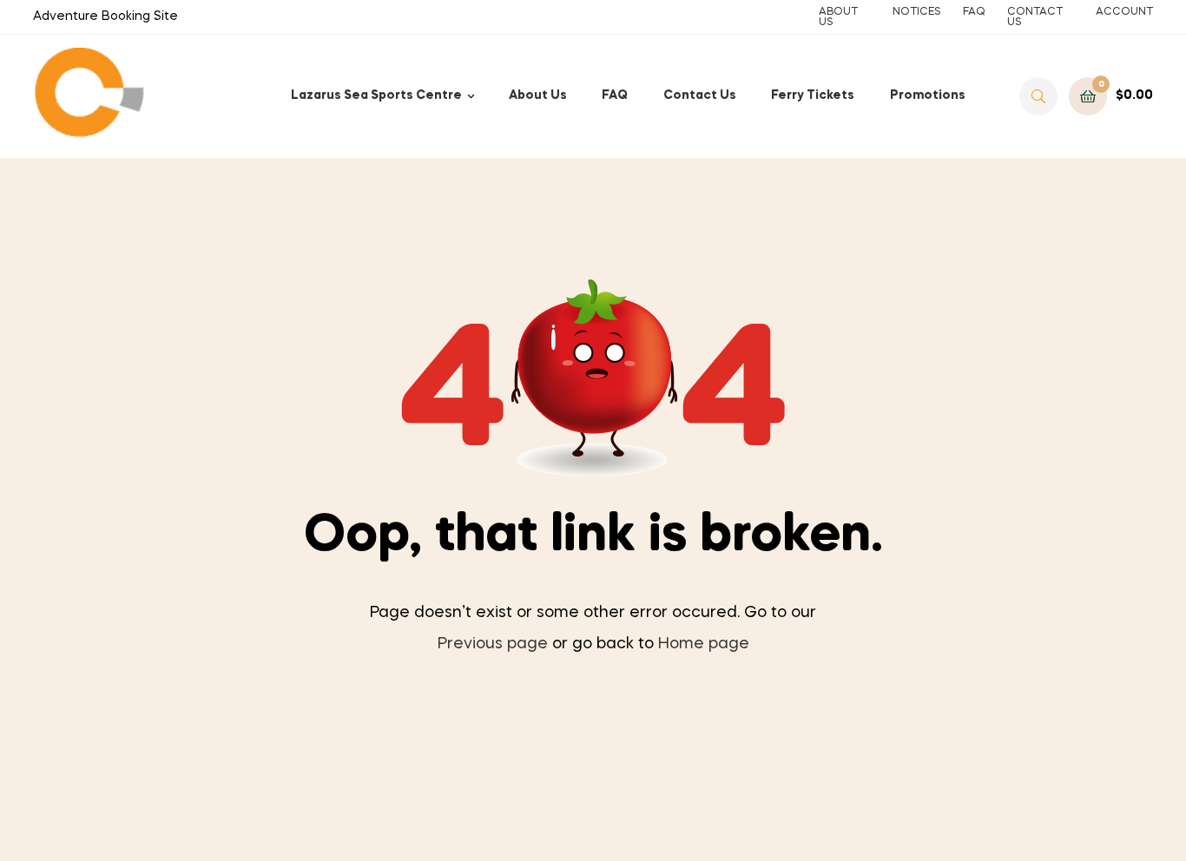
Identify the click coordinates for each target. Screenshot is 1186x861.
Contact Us (699, 95)
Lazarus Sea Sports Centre (376, 95)
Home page (703, 644)
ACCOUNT (1124, 12)
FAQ (974, 12)
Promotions (927, 95)
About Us (538, 95)
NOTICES (917, 12)
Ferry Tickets (812, 95)
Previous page (493, 644)
